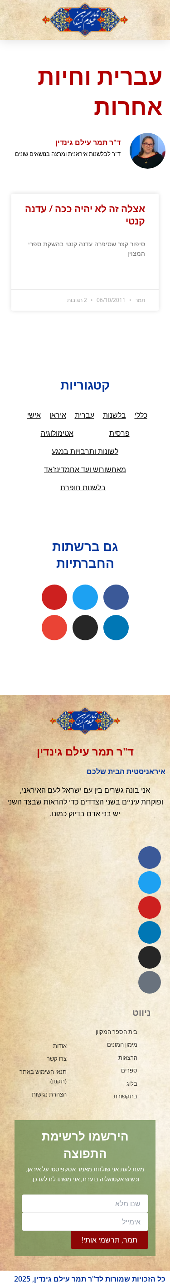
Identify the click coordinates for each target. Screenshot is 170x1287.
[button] (158, 20)
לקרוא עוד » (131, 276)
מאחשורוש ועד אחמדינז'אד (85, 469)
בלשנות (114, 415)
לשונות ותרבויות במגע (85, 451)
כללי (141, 415)
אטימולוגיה (57, 433)
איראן (57, 415)
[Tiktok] (149, 982)
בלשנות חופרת (83, 488)
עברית (84, 415)
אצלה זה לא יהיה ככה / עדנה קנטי (85, 214)
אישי (34, 415)
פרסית (119, 433)
